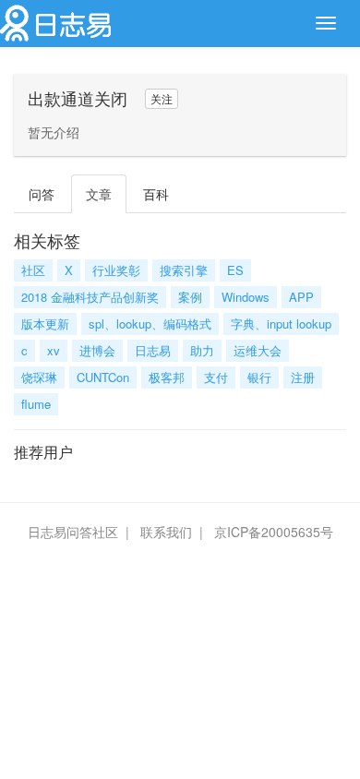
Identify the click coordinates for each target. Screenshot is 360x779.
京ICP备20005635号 (273, 531)
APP (301, 297)
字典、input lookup (281, 323)
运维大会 (258, 350)
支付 (216, 377)
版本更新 (45, 323)
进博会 (97, 350)
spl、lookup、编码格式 (150, 323)
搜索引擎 (184, 270)
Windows (246, 297)
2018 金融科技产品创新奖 (90, 297)
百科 (156, 194)
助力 (202, 350)
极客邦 (167, 377)
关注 (161, 98)
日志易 (153, 350)
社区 (33, 270)
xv (53, 350)
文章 (99, 194)
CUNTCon (103, 377)
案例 (190, 297)
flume (36, 404)
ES (235, 270)
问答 (41, 194)
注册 (303, 377)
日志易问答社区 (73, 531)
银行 (259, 377)
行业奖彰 (116, 270)
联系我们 (166, 531)
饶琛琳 (39, 377)
